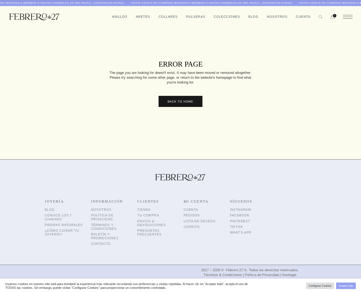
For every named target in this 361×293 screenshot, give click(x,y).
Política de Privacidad (102, 217)
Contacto (101, 243)
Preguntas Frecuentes (149, 232)
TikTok (236, 227)
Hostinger (289, 275)
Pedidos (192, 215)
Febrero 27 (234, 270)
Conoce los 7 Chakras (58, 217)
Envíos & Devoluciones (151, 223)
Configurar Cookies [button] (320, 285)
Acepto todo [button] (346, 285)
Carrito (192, 227)
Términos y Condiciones (104, 226)
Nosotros (101, 209)
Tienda (143, 209)
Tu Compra (148, 215)
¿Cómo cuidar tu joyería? (62, 232)
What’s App (241, 232)
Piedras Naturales (64, 225)
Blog (50, 209)
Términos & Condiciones (222, 275)
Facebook (240, 215)
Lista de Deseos (199, 221)
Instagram (240, 209)
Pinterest (240, 221)
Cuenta (191, 209)
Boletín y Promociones (104, 236)
